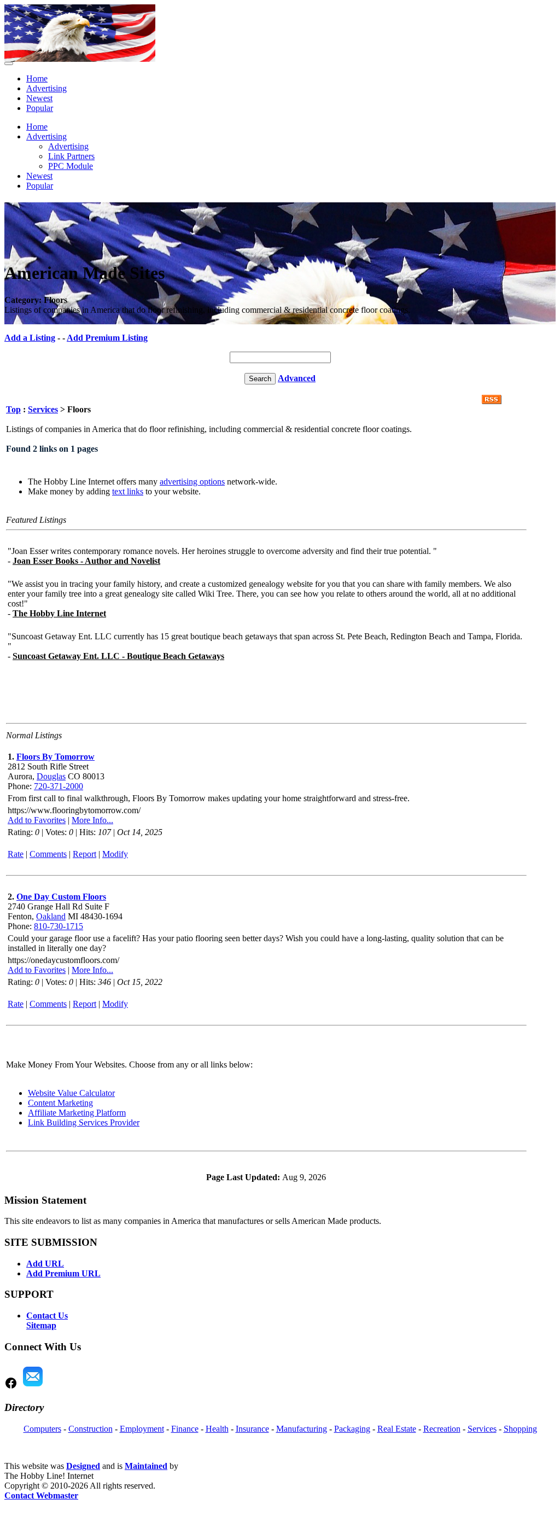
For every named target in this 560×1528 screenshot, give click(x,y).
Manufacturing (301, 1428)
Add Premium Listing (107, 337)
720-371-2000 (58, 786)
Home (37, 78)
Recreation (441, 1428)
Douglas (51, 776)
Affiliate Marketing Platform (77, 1112)
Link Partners (71, 156)
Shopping (520, 1428)
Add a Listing (29, 337)
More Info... (92, 820)
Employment (142, 1428)
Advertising (46, 88)
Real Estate (396, 1428)
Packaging (352, 1428)
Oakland (51, 916)
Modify (115, 854)
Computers (42, 1428)
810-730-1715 (58, 926)
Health (217, 1428)
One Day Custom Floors (61, 896)
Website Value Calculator (71, 1093)
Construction (90, 1428)
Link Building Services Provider (83, 1122)
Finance (185, 1428)
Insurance (252, 1428)
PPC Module (70, 166)
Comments (48, 854)
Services (43, 409)
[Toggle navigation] (8, 63)
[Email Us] (33, 1386)
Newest (39, 98)
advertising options (192, 481)
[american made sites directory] (79, 58)
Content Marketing (60, 1102)
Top (13, 409)
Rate (16, 854)
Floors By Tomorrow (55, 756)
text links (127, 491)
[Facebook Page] (11, 1386)
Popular (39, 108)
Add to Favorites (37, 820)
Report (84, 854)
